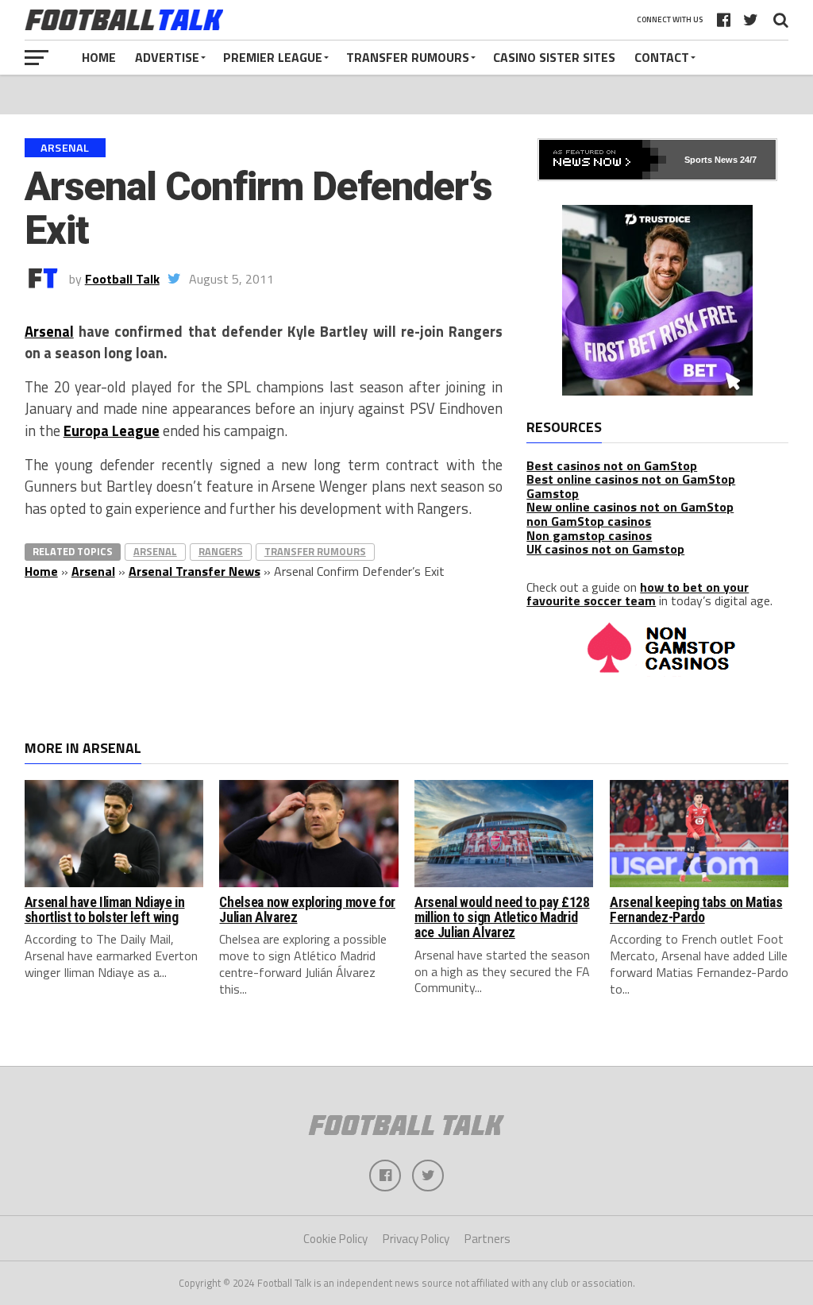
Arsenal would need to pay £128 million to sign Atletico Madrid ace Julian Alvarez (501, 917)
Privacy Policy (416, 1239)
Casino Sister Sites (554, 57)
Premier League (272, 57)
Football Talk (122, 278)
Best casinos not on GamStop (611, 465)
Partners (487, 1239)
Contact (661, 57)
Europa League (112, 430)
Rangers (220, 551)
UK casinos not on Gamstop (605, 548)
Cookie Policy (335, 1239)
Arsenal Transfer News (194, 571)
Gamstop (552, 493)
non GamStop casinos (588, 521)
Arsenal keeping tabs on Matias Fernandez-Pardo (696, 909)
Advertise (167, 57)
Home (99, 57)
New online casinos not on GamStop (630, 506)
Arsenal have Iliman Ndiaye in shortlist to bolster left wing (105, 909)
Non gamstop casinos (589, 535)
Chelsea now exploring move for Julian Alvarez (307, 909)
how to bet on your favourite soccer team (637, 594)
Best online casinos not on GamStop (630, 478)
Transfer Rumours (407, 57)
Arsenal (49, 331)
